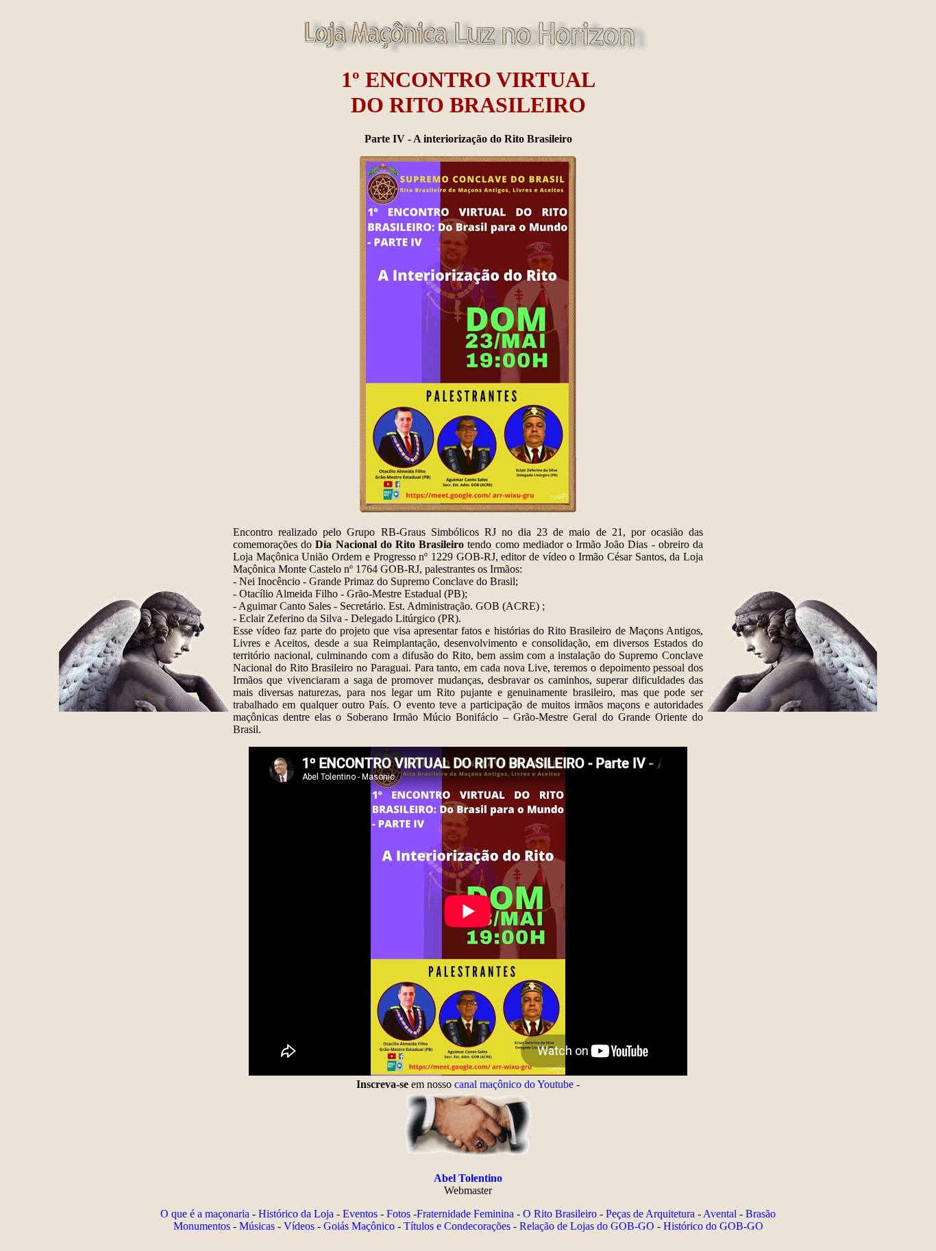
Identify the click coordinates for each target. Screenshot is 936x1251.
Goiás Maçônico (359, 1226)
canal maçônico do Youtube (514, 1084)
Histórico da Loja (296, 1213)
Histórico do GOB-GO (713, 1226)
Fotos (398, 1213)
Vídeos (299, 1226)
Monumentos (201, 1226)
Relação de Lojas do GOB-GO (586, 1226)
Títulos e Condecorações (457, 1226)
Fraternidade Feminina (465, 1213)
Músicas (257, 1226)
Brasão (761, 1213)
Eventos (360, 1213)
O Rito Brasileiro (560, 1213)
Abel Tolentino (468, 1178)
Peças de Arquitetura (650, 1213)
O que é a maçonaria (204, 1213)
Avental (720, 1213)
